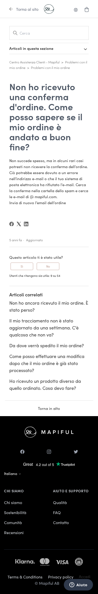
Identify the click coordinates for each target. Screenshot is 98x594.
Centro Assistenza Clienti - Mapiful (34, 62)
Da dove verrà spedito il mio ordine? (46, 345)
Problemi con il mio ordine (50, 67)
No (48, 266)
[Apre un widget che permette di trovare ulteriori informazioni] (78, 585)
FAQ (57, 512)
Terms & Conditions (25, 576)
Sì (22, 266)
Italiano (11, 473)
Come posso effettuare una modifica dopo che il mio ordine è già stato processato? (46, 363)
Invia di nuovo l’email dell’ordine (37, 202)
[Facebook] (11, 224)
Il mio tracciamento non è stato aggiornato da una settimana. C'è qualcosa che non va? (44, 327)
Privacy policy (60, 576)
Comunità (13, 522)
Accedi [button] (84, 576)
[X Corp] (19, 224)
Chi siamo (13, 502)
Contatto (61, 522)
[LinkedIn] (26, 224)
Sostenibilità (15, 512)
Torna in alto (49, 408)
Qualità (60, 502)
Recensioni (14, 532)
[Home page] (49, 9)
